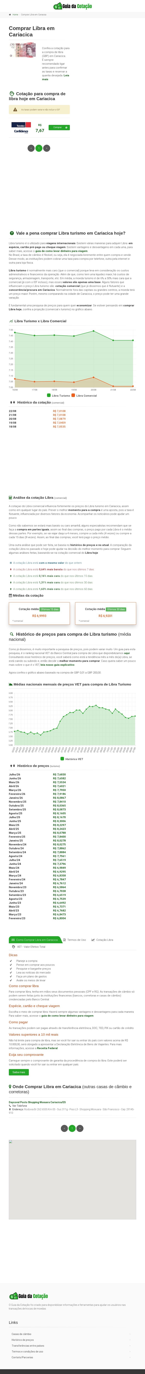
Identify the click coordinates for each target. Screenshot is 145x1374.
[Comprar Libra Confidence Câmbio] (21, 128)
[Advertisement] (72, 195)
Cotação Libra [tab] (104, 940)
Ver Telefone (19, 1105)
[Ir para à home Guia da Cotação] (72, 6)
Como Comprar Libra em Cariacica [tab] (37, 940)
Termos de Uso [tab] (76, 940)
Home (15, 14)
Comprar (57, 127)
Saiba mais (19, 1072)
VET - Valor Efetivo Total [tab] (31, 946)
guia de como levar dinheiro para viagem (61, 251)
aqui (127, 653)
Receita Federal (47, 1048)
